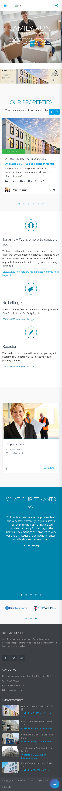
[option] (31, 158)
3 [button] (28, 203)
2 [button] (23, 203)
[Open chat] (54, 783)
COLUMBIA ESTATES (16, 690)
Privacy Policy (8, 787)
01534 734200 (16, 449)
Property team (20, 189)
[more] (19, 176)
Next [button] (57, 112)
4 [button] (33, 203)
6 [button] (43, 203)
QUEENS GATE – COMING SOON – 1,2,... (28, 159)
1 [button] (19, 203)
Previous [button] (51, 112)
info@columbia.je (18, 453)
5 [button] (38, 203)
